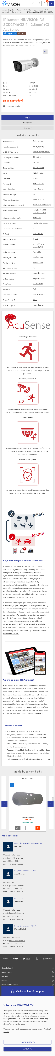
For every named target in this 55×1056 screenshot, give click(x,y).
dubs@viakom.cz (16, 858)
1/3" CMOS (38, 233)
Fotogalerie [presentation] (27, 122)
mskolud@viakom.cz (17, 940)
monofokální (38, 167)
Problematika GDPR (9, 985)
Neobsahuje (38, 257)
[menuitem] (51, 3)
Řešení (4, 980)
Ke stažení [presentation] (27, 128)
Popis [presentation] (27, 117)
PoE (34, 289)
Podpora (4, 976)
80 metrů (37, 157)
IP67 (35, 299)
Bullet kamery (38, 141)
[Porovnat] (17, 828)
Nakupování (6, 972)
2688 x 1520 (38, 199)
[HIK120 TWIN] (27, 799)
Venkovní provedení (41, 151)
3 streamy (37, 217)
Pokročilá (37, 252)
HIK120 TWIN (27, 778)
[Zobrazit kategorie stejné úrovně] (24, 10)
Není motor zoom (40, 223)
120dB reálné (38, 173)
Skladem (27, 822)
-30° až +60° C (39, 294)
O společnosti (6, 968)
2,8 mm (36, 162)
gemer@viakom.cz (16, 885)
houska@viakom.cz (16, 913)
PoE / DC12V (38, 183)
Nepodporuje (38, 189)
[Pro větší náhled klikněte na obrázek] (25, 65)
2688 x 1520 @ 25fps (42, 204)
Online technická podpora (30, 991)
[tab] (27, 117)
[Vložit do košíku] (37, 828)
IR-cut (35, 239)
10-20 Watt (38, 283)
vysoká (36, 178)
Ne (34, 194)
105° (35, 228)
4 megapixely (38, 146)
